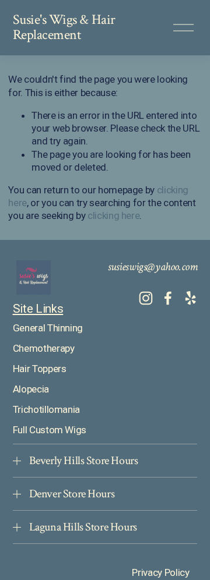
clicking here (114, 215)
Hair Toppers (39, 368)
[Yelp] (190, 298)
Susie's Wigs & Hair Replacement (64, 27)
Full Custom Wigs (50, 430)
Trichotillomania (46, 409)
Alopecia (31, 389)
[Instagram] (146, 298)
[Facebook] (168, 298)
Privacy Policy (160, 572)
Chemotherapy (44, 348)
